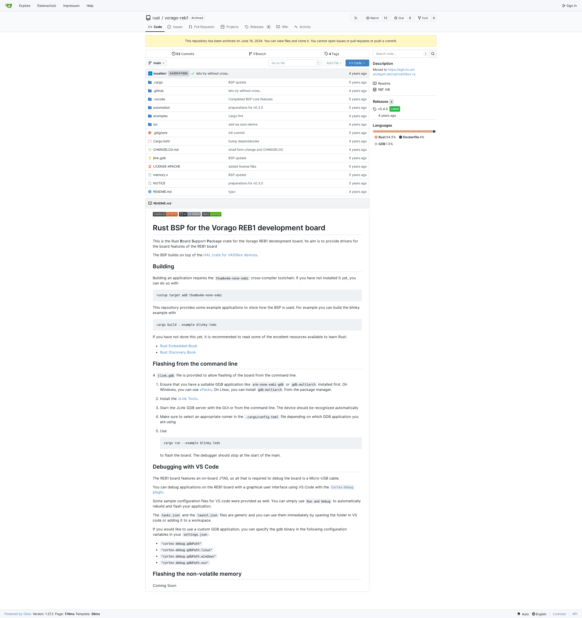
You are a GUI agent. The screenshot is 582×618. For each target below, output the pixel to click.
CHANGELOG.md (166, 149)
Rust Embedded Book (178, 346)
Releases (381, 101)
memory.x (160, 175)
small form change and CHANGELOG (255, 149)
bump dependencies (243, 141)
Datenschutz (46, 6)
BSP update (237, 82)
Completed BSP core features (250, 99)
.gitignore (160, 133)
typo (231, 191)
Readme (384, 83)
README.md (162, 191)
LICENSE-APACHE (166, 166)
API (574, 614)
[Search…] (432, 54)
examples (160, 116)
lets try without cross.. (212, 73)
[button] (372, 18)
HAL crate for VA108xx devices (230, 255)
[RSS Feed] (356, 18)
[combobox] (294, 63)
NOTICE (159, 183)
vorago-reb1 (176, 18)
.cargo (158, 82)
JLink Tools (187, 398)
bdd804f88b (179, 73)
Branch (259, 54)
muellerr (160, 73)
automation (161, 107)
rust (156, 18)
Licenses (559, 614)
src (155, 124)
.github (158, 91)
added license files (242, 166)
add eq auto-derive (242, 124)
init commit (236, 133)
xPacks (206, 389)
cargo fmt (235, 116)
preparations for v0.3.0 (245, 107)
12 (385, 18)
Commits (185, 54)
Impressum (71, 6)
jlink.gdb (159, 158)
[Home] (8, 6)
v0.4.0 (383, 109)
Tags (334, 54)
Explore (24, 6)
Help (90, 6)
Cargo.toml (161, 141)
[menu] (523, 614)
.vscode (159, 99)
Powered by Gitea (18, 614)
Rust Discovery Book (178, 352)
